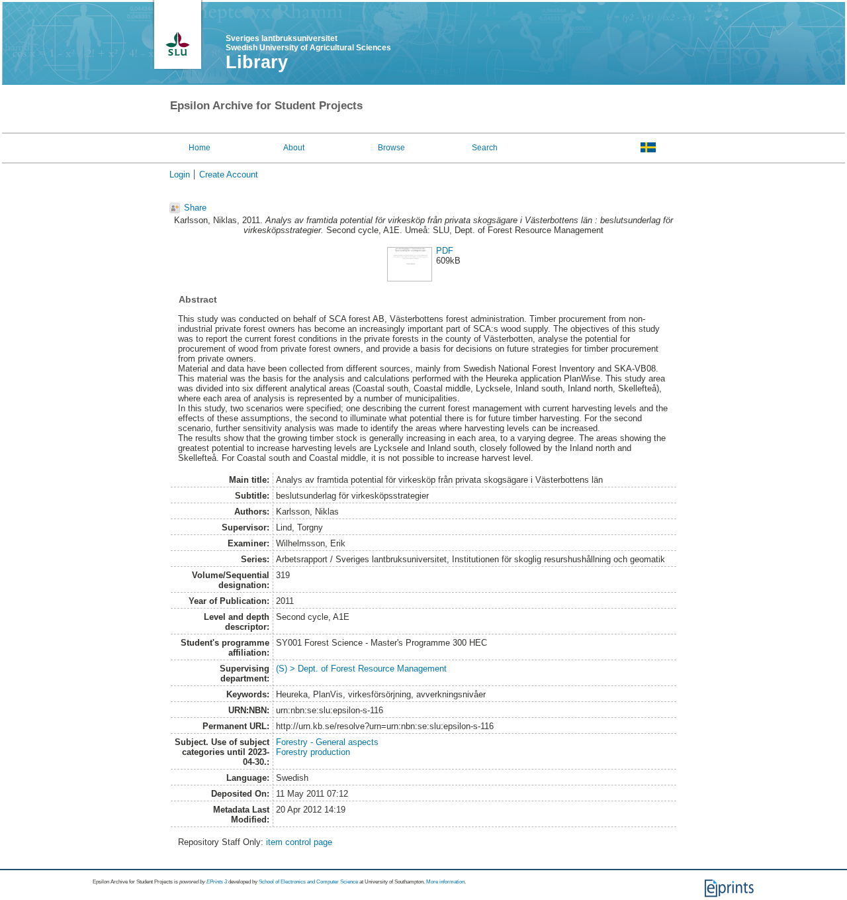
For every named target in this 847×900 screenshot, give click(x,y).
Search (485, 147)
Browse (391, 147)
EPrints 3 (216, 882)
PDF (444, 251)
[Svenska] (648, 147)
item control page (299, 842)
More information (445, 882)
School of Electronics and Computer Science (308, 882)
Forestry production (313, 752)
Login (179, 174)
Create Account (228, 174)
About (293, 147)
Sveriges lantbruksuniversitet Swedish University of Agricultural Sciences (308, 43)
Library (257, 62)
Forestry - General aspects (327, 742)
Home (199, 147)
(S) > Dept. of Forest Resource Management (361, 669)
